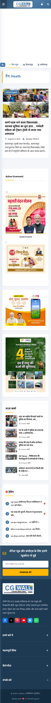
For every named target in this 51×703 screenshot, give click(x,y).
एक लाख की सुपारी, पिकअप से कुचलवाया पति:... (24, 513)
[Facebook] (5, 620)
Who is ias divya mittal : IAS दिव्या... (24, 529)
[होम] (2, 65)
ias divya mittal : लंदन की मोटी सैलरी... (24, 536)
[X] (11, 620)
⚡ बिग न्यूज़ (13, 64)
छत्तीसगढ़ (43, 64)
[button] (3, 4)
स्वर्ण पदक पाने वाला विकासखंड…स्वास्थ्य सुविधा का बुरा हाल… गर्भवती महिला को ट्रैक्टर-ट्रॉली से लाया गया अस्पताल (24, 128)
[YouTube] (23, 620)
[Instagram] (17, 620)
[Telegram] (30, 620)
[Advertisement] (25, 35)
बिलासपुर (29, 64)
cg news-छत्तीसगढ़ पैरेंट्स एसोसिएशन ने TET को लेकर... (24, 503)
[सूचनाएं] (42, 4)
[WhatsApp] (36, 620)
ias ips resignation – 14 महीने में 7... (23, 522)
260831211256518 (25, 237)
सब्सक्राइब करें (25, 572)
